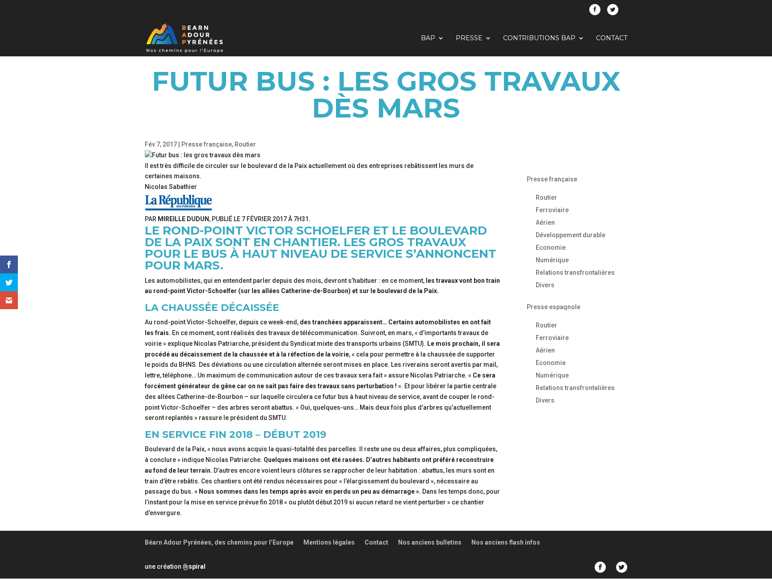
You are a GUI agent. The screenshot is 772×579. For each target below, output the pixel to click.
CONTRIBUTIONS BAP (539, 38)
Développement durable (570, 235)
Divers (545, 285)
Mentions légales (329, 542)
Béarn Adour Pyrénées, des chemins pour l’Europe (219, 542)
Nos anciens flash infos (505, 542)
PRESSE (469, 38)
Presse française (206, 144)
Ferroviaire (552, 210)
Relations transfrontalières (575, 272)
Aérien (545, 222)
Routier (245, 144)
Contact (611, 38)
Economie (551, 247)
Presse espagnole (553, 307)
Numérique (552, 260)
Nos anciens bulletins (430, 542)
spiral (194, 566)
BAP (428, 38)
